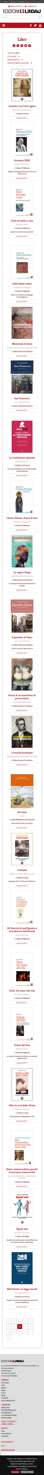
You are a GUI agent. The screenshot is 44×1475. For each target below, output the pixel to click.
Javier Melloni (22, 935)
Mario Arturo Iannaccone (22, 874)
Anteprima (5, 1407)
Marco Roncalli (22, 164)
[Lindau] (22, 11)
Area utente (16, 6)
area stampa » (9, 1421)
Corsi (3, 1393)
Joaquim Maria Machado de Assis (22, 348)
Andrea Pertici (22, 461)
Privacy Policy (27, 1472)
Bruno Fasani (22, 1049)
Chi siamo (5, 1382)
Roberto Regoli (22, 1109)
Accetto (15, 1472)
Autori (3, 1388)
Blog (3, 1395)
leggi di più (21, 118)
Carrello (31, 6)
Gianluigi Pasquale (22, 522)
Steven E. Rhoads (22, 1233)
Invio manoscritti (8, 1400)
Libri (3, 1385)
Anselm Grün (22, 224)
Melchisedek (6, 1418)
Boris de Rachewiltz (22, 110)
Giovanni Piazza (22, 1293)
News (3, 1390)
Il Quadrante (6, 1412)
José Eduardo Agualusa (22, 576)
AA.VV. (22, 816)
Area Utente (6, 1433)
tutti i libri (13, 53)
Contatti (4, 1398)
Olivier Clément (22, 994)
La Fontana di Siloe (8, 1415)
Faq (2, 1431)
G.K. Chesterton (22, 402)
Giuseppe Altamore (22, 287)
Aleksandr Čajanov (22, 702)
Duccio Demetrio (16, 1176)
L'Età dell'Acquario (8, 1410)
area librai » (8, 1424)
